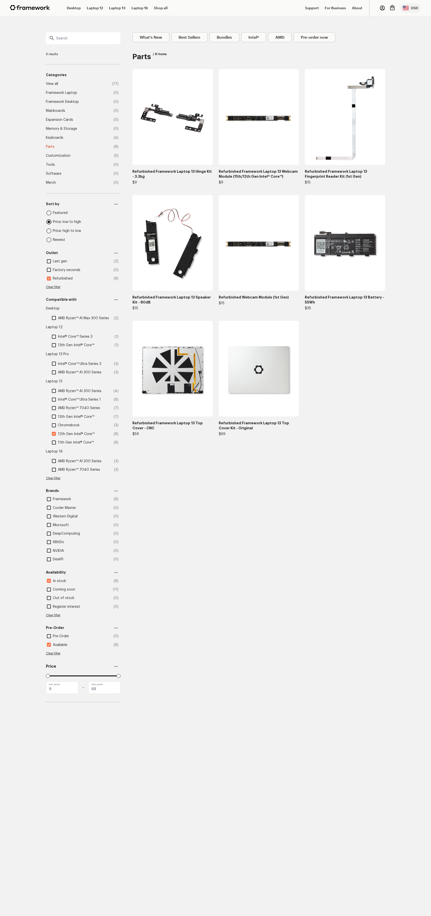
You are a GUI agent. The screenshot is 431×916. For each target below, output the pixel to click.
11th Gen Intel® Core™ (76, 442)
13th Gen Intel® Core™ (76, 345)
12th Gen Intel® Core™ (76, 434)
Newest (59, 240)
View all (52, 84)
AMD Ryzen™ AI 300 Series (80, 372)
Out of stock (63, 598)
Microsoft (61, 525)
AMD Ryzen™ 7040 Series (79, 408)
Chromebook (69, 425)
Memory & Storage (61, 129)
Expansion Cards (59, 120)
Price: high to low (67, 231)
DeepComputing (66, 533)
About (357, 8)
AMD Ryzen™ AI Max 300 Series (83, 318)
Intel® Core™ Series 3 (75, 336)
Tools (50, 164)
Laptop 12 (95, 8)
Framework (62, 499)
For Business (335, 8)
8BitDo (58, 542)
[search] (83, 38)
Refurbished (63, 278)
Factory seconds (66, 270)
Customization (58, 155)
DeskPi (58, 559)
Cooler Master (64, 508)
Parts (50, 147)
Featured (60, 213)
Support (312, 8)
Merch (51, 182)
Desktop (74, 8)
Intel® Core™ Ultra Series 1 (79, 399)
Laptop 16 (139, 8)
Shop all (161, 8)
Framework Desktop (62, 102)
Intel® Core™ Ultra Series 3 (79, 364)
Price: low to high (67, 222)
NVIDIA (58, 551)
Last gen (60, 261)
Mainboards (55, 111)
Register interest (66, 607)
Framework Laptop (61, 93)
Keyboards (54, 138)
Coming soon (64, 589)
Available (60, 645)
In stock (59, 581)
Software (53, 173)
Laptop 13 (117, 8)
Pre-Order (61, 636)
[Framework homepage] (30, 7)
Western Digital (65, 516)
